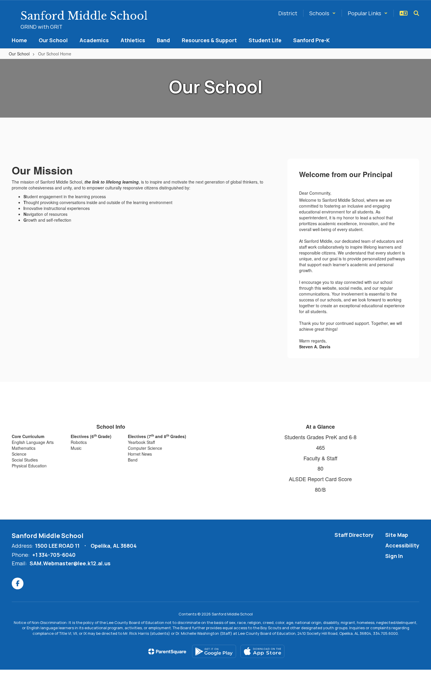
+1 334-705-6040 (54, 554)
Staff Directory (354, 534)
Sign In (394, 555)
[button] (322, 13)
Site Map (396, 534)
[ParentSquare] (167, 651)
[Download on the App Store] (262, 651)
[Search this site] (416, 13)
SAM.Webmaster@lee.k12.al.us (70, 563)
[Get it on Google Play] (214, 651)
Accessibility (402, 545)
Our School (19, 54)
